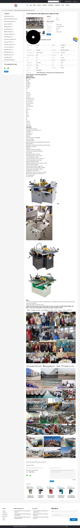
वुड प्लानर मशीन (10, 10)
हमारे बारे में (39, 5)
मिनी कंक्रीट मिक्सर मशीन (8, 21)
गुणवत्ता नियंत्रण (50, 5)
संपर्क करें (48, 34)
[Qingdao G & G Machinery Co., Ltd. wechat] (8, 68)
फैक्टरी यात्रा (44, 5)
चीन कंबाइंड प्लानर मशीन (22, 526)
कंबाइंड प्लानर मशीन (30, 462)
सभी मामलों (67, 5)
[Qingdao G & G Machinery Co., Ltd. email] (5, 68)
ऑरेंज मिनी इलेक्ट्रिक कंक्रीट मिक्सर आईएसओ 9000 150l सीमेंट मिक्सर (22, 515)
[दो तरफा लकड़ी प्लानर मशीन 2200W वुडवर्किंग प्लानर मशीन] (71, 490)
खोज (60, 1)
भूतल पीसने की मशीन (8, 42)
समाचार (63, 5)
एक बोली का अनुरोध (68, 1)
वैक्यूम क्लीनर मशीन (7, 49)
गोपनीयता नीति (15, 526)
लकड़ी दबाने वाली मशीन (8, 34)
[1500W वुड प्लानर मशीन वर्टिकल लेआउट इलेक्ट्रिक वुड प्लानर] (30, 490)
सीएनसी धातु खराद (7, 36)
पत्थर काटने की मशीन (8, 47)
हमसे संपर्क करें (57, 5)
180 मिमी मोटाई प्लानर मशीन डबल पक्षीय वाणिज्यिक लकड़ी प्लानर (61, 496)
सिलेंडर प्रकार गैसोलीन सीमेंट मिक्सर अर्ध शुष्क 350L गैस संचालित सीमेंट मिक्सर (22, 518)
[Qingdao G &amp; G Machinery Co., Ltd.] (16, 5)
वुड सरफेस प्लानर (43, 462)
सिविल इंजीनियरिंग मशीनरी (9, 60)
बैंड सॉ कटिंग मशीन (7, 29)
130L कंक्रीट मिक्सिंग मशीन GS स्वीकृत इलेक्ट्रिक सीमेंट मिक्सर (22, 511)
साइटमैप (3, 519)
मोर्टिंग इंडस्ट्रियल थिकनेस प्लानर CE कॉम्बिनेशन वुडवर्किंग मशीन (40, 515)
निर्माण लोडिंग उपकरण (8, 16)
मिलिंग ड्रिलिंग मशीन (7, 52)
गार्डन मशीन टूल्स (7, 57)
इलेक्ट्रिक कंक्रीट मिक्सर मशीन (10, 19)
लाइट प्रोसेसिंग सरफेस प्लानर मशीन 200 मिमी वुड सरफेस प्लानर (40, 518)
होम (27, 5)
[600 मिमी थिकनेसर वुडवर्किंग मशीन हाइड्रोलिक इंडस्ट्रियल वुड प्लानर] (40, 490)
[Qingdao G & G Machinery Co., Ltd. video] (33, 23)
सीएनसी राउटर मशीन (8, 31)
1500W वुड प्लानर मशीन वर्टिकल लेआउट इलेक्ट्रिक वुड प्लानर (30, 496)
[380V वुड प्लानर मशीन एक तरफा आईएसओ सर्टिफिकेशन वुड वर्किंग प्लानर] (50, 490)
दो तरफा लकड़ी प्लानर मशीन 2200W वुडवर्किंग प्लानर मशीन (71, 496)
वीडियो (34, 5)
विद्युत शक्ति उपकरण (7, 54)
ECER (67, 526)
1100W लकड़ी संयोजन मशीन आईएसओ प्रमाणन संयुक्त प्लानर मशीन (40, 511)
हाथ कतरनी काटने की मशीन (9, 39)
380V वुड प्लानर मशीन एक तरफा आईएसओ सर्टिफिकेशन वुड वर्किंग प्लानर (50, 496)
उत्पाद (31, 5)
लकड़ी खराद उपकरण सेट (8, 44)
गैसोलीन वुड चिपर (7, 26)
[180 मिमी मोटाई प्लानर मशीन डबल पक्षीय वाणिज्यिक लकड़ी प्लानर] (61, 490)
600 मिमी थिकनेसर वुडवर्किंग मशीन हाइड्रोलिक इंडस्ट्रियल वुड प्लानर (40, 496)
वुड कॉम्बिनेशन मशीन (37, 462)
